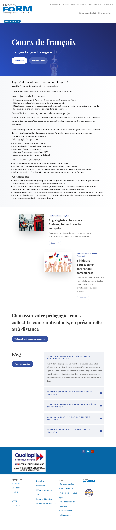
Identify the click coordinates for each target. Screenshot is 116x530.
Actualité (107, 4)
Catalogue (16, 487)
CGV (37, 494)
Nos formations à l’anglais (59, 216)
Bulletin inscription (67, 501)
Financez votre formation (73, 4)
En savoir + (55, 243)
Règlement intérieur (43, 499)
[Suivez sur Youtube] (92, 451)
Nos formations (38, 61)
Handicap (63, 506)
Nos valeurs (40, 481)
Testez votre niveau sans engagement (29, 339)
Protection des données (45, 503)
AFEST (14, 501)
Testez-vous (19, 61)
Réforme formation (43, 490)
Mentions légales (66, 484)
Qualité (15, 492)
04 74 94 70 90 (13, 21)
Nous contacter (104, 13)
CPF (13, 496)
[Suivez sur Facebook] (83, 451)
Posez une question (22, 364)
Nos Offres (54, 4)
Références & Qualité (87, 13)
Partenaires (40, 485)
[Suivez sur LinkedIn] (88, 451)
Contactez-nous (66, 488)
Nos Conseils (93, 4)
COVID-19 (15, 505)
